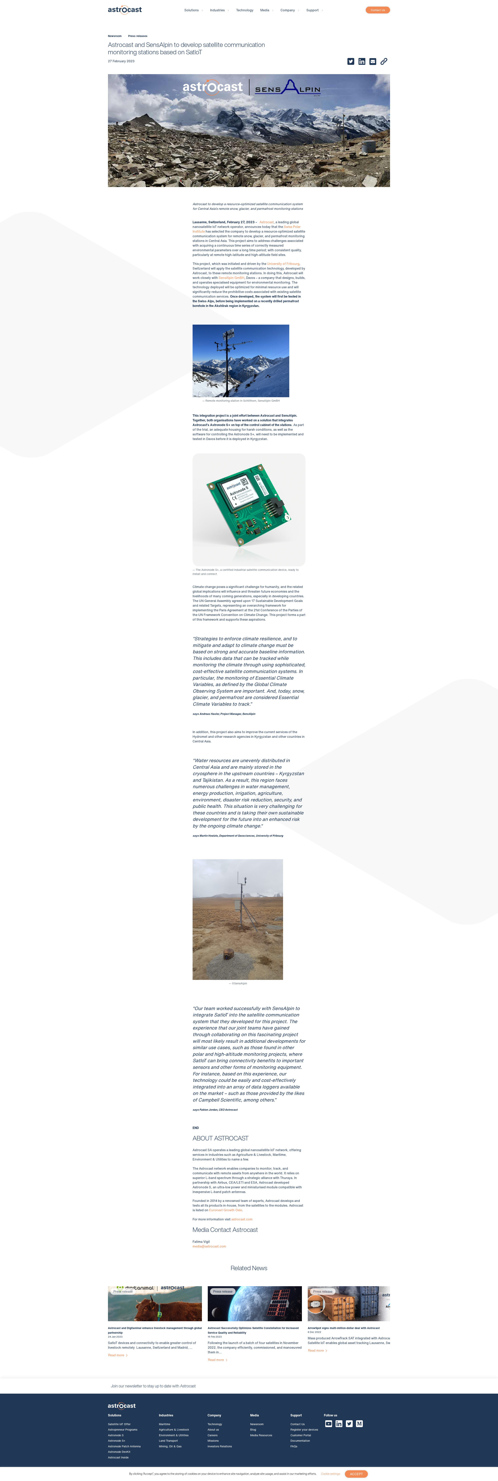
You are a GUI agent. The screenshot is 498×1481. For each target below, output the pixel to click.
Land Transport (168, 1441)
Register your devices (304, 1429)
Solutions (191, 10)
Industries (217, 10)
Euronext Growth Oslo (225, 1210)
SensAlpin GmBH (231, 277)
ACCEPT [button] (356, 1474)
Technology (244, 10)
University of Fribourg (283, 263)
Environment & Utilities (174, 1435)
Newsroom (115, 36)
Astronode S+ (116, 1441)
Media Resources (261, 1435)
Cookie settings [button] (330, 1473)
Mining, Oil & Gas (170, 1446)
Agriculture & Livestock (174, 1429)
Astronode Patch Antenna (124, 1446)
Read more (116, 1355)
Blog (253, 1429)
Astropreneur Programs (122, 1429)
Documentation (300, 1441)
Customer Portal (300, 1435)
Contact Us (378, 10)
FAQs (293, 1446)
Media (264, 10)
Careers (212, 1435)
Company (288, 10)
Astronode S (116, 1435)
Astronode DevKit (119, 1452)
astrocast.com (242, 1219)
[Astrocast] (125, 9)
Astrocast (267, 222)
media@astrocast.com (209, 1246)
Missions (213, 1441)
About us (213, 1429)
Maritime (164, 1424)
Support (312, 10)
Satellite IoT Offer (119, 1424)
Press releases (137, 36)
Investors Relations (220, 1446)
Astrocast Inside (118, 1457)
